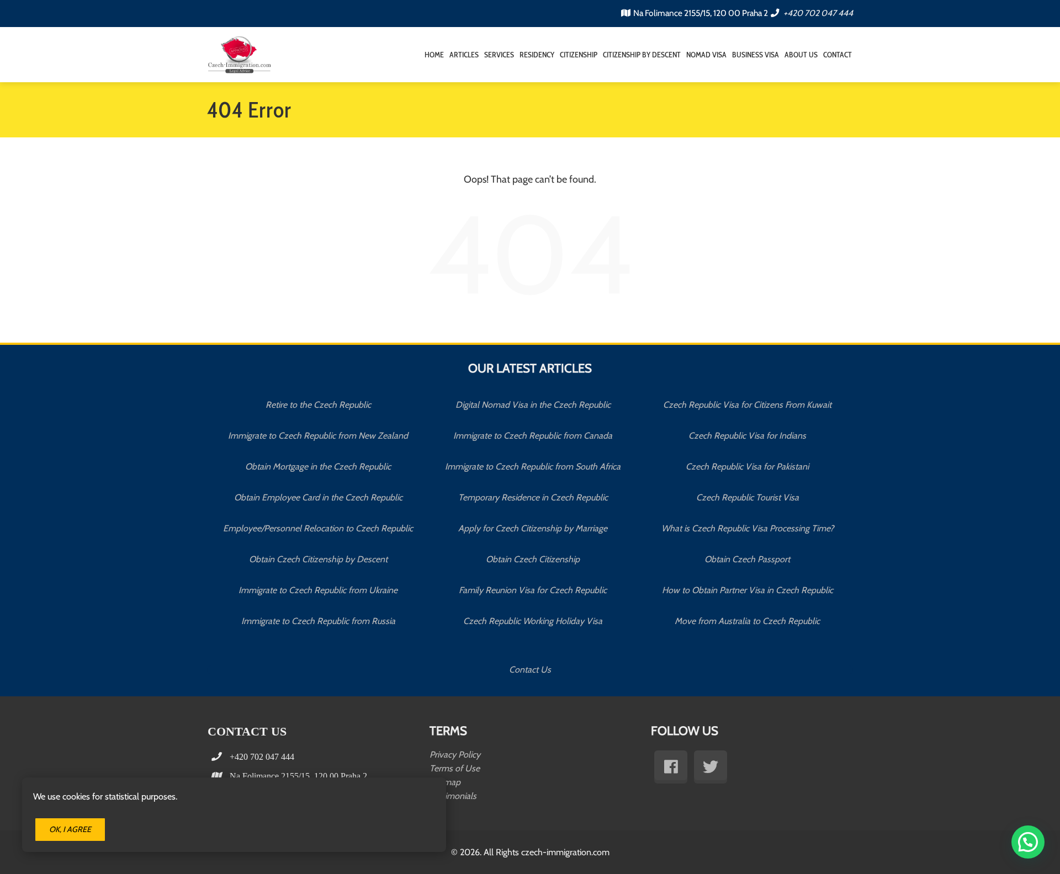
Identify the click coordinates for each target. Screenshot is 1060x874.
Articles (464, 55)
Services (499, 55)
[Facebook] (670, 767)
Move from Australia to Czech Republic (747, 621)
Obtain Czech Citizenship (533, 559)
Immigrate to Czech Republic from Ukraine (318, 590)
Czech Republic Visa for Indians (747, 435)
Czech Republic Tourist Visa (747, 497)
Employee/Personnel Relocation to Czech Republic (318, 528)
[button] (1028, 842)
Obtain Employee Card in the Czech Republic (318, 497)
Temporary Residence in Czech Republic (533, 497)
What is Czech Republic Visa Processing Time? (747, 528)
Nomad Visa (706, 55)
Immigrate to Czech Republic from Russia (318, 621)
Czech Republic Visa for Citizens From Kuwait (747, 404)
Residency (537, 55)
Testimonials (453, 796)
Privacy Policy (455, 754)
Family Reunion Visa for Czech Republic (533, 590)
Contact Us (530, 669)
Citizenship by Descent (642, 55)
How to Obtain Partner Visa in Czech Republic (747, 590)
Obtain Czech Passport (747, 559)
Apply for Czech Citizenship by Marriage (532, 528)
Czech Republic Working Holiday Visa (532, 621)
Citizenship (578, 55)
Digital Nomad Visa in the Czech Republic (533, 404)
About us (801, 55)
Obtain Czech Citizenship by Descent (318, 559)
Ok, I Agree (70, 829)
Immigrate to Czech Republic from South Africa (533, 466)
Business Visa (755, 55)
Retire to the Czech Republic (318, 404)
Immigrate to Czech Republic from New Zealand (318, 435)
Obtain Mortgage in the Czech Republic (318, 466)
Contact (837, 55)
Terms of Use (455, 768)
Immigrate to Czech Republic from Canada (532, 435)
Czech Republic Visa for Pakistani (747, 466)
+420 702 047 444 (817, 13)
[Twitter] (710, 767)
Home (434, 55)
